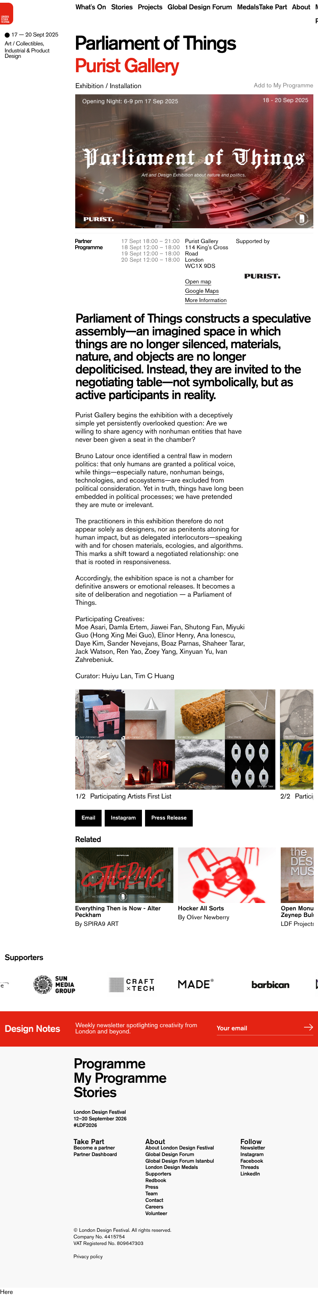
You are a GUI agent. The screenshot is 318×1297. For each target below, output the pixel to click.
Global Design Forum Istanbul (179, 1161)
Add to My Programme (283, 86)
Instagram (123, 817)
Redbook (155, 1180)
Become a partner (94, 1147)
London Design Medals (171, 1167)
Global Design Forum (200, 7)
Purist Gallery (126, 66)
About (301, 7)
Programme (109, 1064)
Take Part (273, 7)
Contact (154, 1200)
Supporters (24, 958)
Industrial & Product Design (27, 53)
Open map (198, 281)
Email (88, 817)
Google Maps (202, 291)
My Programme (120, 1078)
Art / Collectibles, (24, 43)
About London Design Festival (179, 1147)
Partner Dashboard (95, 1154)
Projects (150, 7)
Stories (122, 7)
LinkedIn (250, 1173)
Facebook (251, 1161)
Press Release (169, 817)
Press (151, 1187)
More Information (206, 300)
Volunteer (156, 1213)
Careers (154, 1206)
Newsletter (252, 1147)
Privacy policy (88, 1257)
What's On (91, 7)
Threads (249, 1167)
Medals (248, 7)
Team (151, 1193)
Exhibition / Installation (108, 86)
